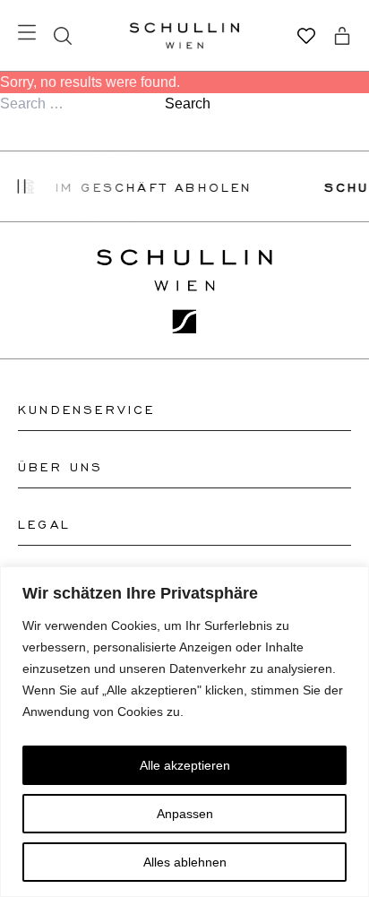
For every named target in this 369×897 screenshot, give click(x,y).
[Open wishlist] (306, 36)
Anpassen (185, 813)
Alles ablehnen (185, 862)
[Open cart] (342, 36)
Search (187, 103)
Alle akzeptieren (185, 765)
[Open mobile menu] (27, 32)
